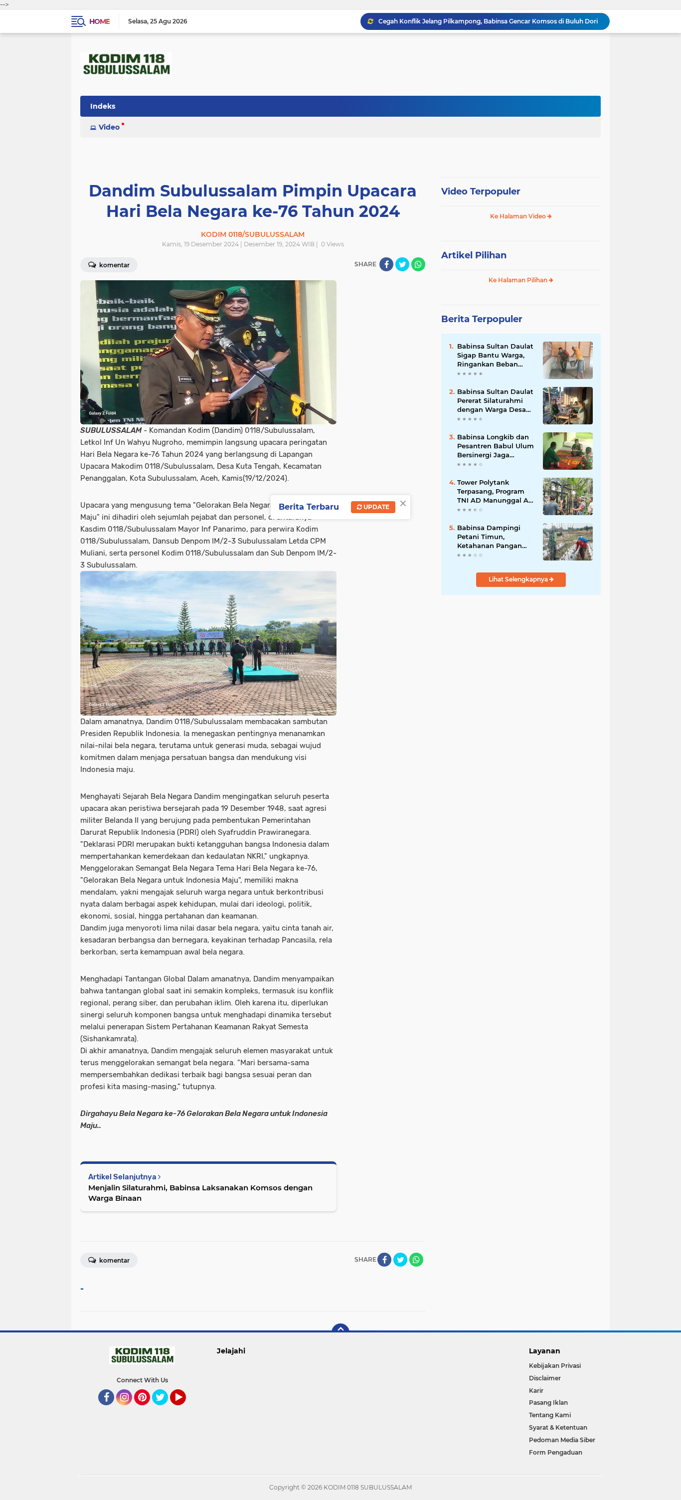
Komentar (114, 265)
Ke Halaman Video (518, 216)
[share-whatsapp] (418, 264)
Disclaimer (545, 1378)
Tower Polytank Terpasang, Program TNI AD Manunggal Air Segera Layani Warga (495, 491)
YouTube (184, 1409)
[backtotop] (340, 1332)
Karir (536, 1390)
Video (109, 127)
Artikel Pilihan (474, 255)
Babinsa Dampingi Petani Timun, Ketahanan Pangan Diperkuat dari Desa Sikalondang (491, 537)
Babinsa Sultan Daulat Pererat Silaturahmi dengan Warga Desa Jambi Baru (495, 400)
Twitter (164, 1409)
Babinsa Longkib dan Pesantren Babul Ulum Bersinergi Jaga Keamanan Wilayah (495, 446)
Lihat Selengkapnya (519, 579)
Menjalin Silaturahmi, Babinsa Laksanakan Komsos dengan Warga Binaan (200, 1193)
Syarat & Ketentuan (558, 1427)
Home (99, 21)
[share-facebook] (386, 264)
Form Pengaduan (555, 1452)
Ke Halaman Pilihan (519, 280)
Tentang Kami (550, 1415)
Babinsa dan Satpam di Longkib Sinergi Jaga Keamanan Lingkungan (481, 21)
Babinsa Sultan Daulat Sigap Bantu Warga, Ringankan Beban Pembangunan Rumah (495, 355)
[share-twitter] (402, 264)
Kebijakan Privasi (555, 1365)
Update (375, 507)
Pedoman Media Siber (562, 1440)
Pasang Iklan (548, 1402)
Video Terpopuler (480, 191)
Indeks (102, 106)
